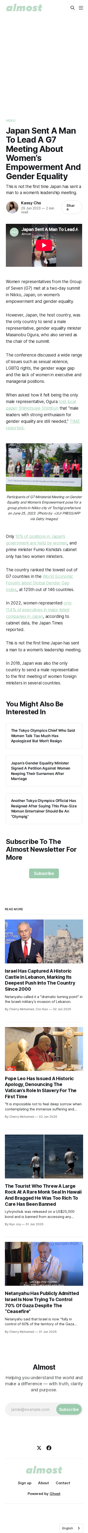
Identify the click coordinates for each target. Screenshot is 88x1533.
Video (10, 120)
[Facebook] (48, 1447)
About (43, 1483)
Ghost (55, 1493)
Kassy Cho (31, 202)
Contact (63, 1483)
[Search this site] (73, 8)
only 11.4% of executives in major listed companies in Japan (39, 610)
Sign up (24, 1483)
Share (70, 207)
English (67, 1528)
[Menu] (81, 8)
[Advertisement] (44, 62)
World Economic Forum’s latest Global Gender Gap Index (39, 583)
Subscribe (44, 873)
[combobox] (71, 1528)
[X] (39, 1447)
